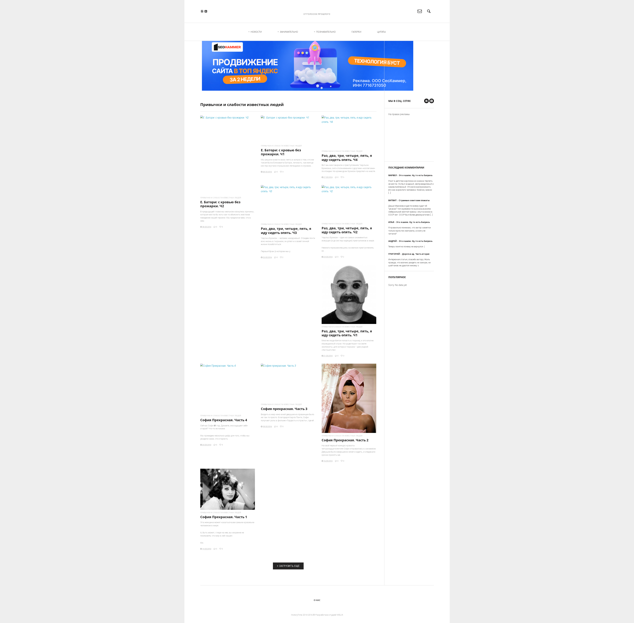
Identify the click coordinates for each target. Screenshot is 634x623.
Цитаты (381, 31)
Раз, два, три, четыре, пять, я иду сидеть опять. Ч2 (347, 230)
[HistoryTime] (317, 9)
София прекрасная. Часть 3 (284, 409)
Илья (391, 222)
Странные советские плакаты (414, 200)
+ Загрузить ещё (288, 566)
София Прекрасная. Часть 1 (223, 517)
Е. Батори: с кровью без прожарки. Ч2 (220, 204)
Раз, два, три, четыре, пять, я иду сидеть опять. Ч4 (347, 157)
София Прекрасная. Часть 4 (223, 420)
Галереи (356, 31)
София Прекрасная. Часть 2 (345, 440)
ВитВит (392, 200)
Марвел (392, 175)
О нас (317, 600)
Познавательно (326, 31)
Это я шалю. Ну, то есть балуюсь (415, 175)
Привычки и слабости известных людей (220, 198)
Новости (256, 31)
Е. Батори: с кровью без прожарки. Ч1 (281, 152)
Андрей (392, 241)
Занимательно (289, 31)
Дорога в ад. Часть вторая (415, 254)
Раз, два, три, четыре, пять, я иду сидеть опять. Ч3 (286, 230)
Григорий (394, 254)
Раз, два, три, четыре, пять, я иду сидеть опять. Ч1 (347, 333)
